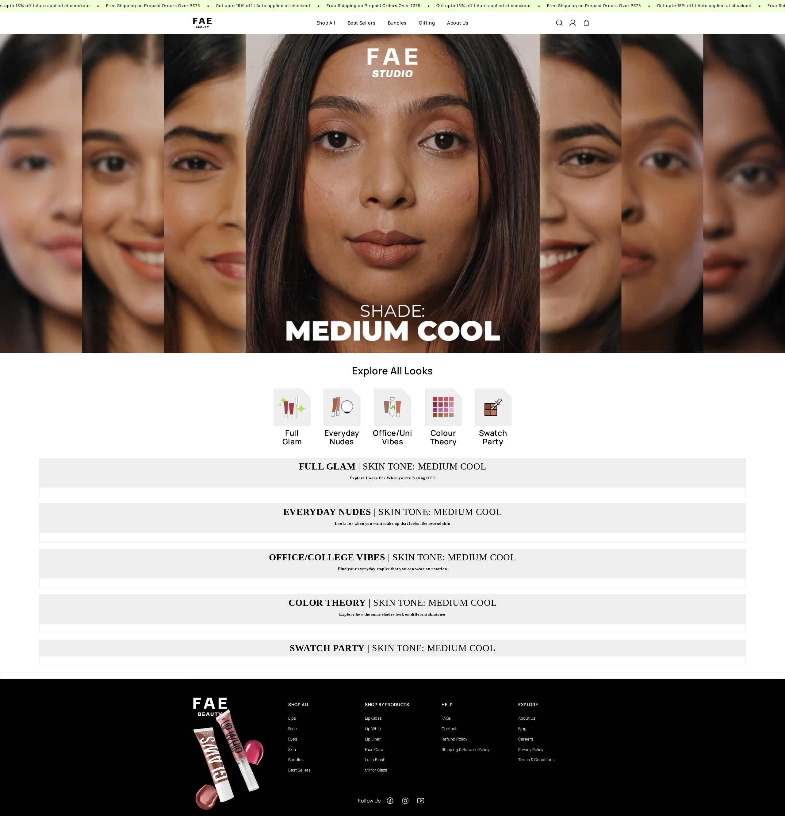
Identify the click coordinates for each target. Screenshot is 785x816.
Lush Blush (375, 759)
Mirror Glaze (376, 770)
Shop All (325, 23)
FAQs (446, 718)
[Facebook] (390, 801)
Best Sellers (362, 23)
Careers (525, 739)
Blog (522, 728)
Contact (449, 728)
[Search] (559, 22)
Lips (292, 718)
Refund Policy (454, 739)
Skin (292, 749)
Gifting (427, 23)
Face (292, 728)
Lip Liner (373, 739)
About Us (458, 23)
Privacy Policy (530, 749)
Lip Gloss (373, 718)
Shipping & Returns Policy (465, 749)
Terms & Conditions (536, 759)
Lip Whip (373, 728)
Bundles (397, 23)
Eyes (292, 739)
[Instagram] (405, 801)
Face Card (374, 749)
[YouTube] (421, 801)
